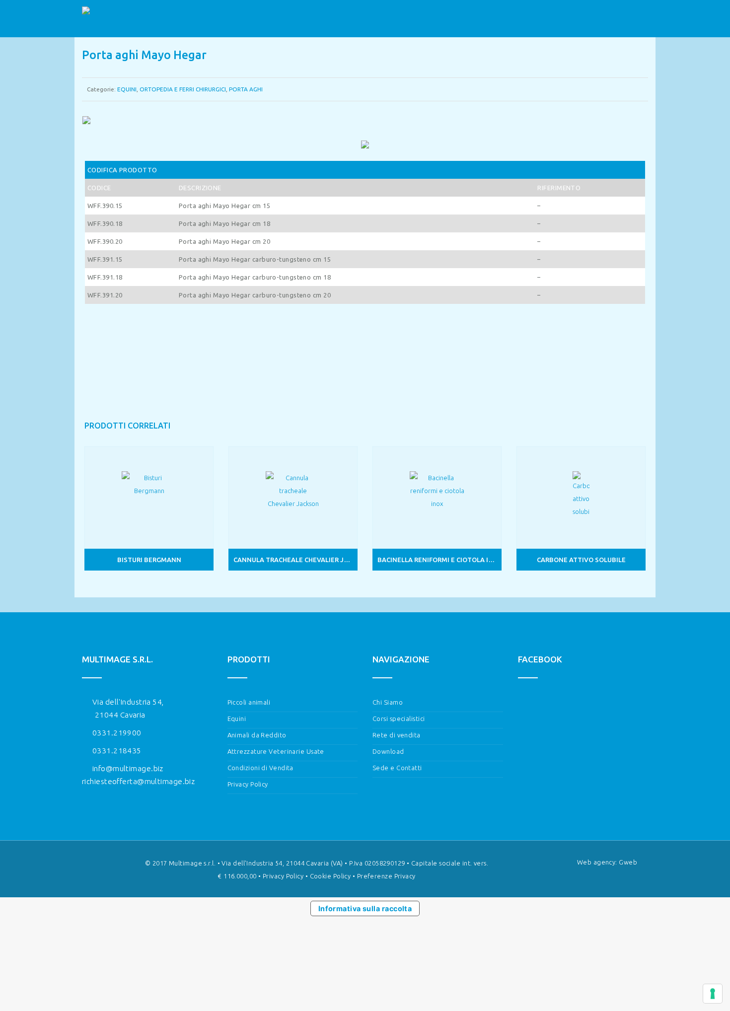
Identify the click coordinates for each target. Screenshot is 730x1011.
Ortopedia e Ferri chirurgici (183, 89)
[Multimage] (102, 18)
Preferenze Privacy (386, 875)
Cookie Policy (330, 875)
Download (388, 751)
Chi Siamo (387, 702)
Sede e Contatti (397, 767)
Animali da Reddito (257, 734)
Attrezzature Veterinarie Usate (275, 751)
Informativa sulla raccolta (365, 908)
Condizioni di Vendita (260, 767)
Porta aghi (246, 89)
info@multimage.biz (127, 768)
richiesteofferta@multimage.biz (138, 781)
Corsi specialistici (398, 718)
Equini (127, 89)
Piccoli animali (249, 702)
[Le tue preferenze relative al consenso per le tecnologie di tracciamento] (712, 993)
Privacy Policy (247, 784)
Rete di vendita (396, 734)
